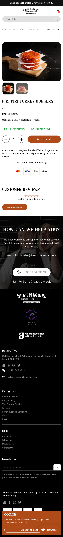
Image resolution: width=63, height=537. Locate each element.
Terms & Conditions (12, 492)
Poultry (37, 120)
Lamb (4, 415)
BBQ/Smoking (8, 400)
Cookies (43, 492)
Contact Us (7, 447)
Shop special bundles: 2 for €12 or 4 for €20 (31, 3)
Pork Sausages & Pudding (14, 412)
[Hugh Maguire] (31, 11)
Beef (4, 419)
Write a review (15, 207)
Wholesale (7, 440)
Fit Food (6, 408)
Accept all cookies (31, 529)
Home (5, 30)
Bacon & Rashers (10, 396)
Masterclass (8, 444)
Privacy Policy (30, 492)
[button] (58, 11)
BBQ (16, 120)
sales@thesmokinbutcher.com (22, 377)
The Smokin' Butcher (12, 404)
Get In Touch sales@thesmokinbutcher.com (31, 255)
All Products (36, 30)
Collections (18, 30)
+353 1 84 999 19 (35, 272)
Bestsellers (26, 120)
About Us (6, 436)
